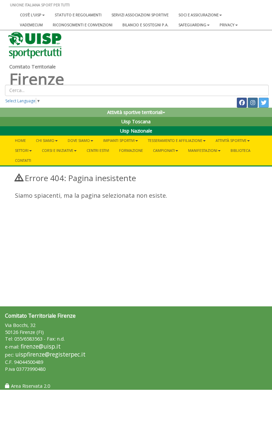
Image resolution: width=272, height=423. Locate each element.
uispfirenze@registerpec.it (50, 354)
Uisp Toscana (136, 121)
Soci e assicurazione (198, 14)
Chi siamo (45, 140)
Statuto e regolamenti (78, 14)
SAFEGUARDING (192, 24)
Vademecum (31, 24)
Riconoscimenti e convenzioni (82, 24)
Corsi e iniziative (57, 150)
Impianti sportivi (119, 140)
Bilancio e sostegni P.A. (145, 24)
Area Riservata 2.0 (30, 386)
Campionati (164, 150)
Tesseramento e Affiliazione (175, 140)
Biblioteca (240, 150)
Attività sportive (231, 140)
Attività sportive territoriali (135, 112)
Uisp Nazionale (136, 131)
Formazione (131, 150)
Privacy (227, 24)
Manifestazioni (202, 150)
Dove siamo (79, 140)
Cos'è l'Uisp (30, 14)
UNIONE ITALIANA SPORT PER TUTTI (40, 4)
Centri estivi (98, 150)
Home (20, 140)
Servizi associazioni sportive (140, 14)
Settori (22, 150)
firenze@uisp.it (41, 346)
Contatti (23, 160)
